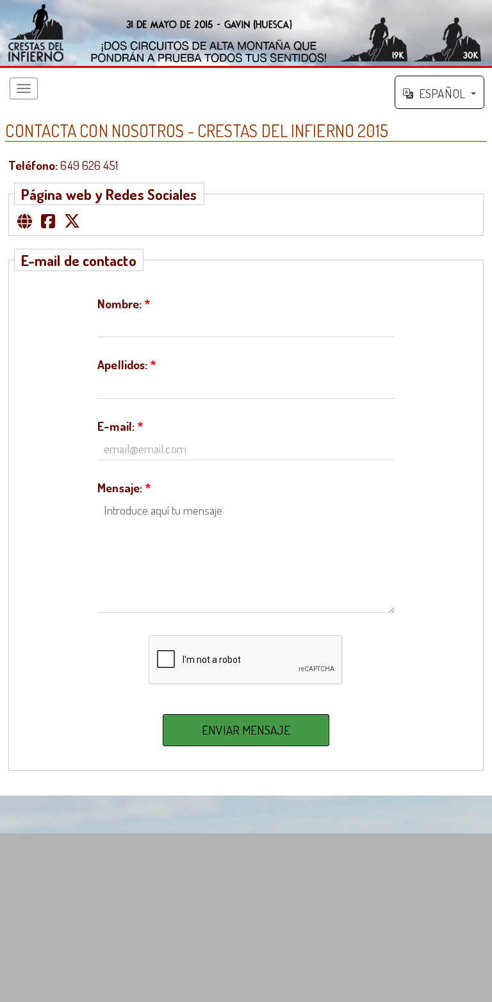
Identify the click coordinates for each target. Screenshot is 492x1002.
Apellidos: (126, 364)
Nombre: (124, 304)
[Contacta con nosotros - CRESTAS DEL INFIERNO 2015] (246, 34)
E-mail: (120, 426)
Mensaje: (124, 488)
